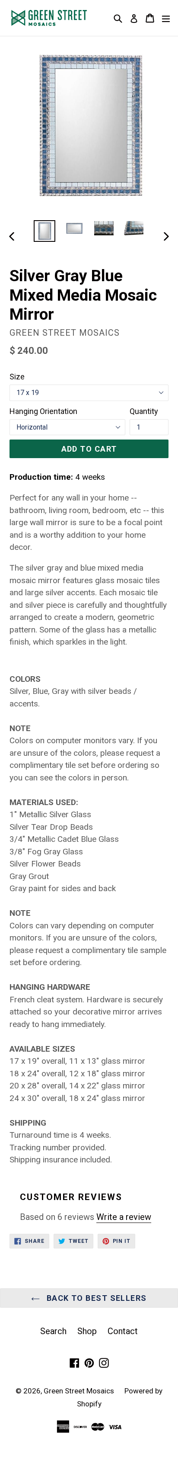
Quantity (144, 411)
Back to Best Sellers (95, 1298)
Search (53, 1331)
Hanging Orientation (43, 411)
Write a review (123, 1217)
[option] (44, 231)
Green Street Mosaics (80, 1390)
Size (17, 376)
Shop (87, 1331)
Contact (123, 1331)
